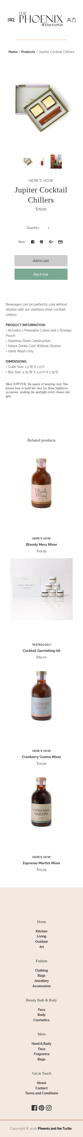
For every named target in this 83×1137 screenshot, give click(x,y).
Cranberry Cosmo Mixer (41, 757)
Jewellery (41, 981)
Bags (41, 975)
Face (41, 1010)
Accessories (42, 986)
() (74, 20)
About (41, 1083)
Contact (41, 1088)
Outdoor (41, 941)
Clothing (41, 970)
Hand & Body (41, 1043)
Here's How (41, 180)
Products (28, 52)
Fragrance (41, 1054)
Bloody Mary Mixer (41, 544)
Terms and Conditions (41, 1093)
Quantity (33, 228)
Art (41, 947)
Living (41, 936)
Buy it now (40, 274)
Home (13, 52)
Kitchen (41, 931)
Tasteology (41, 644)
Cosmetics (41, 1020)
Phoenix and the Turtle (54, 1128)
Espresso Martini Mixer (41, 863)
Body (42, 1015)
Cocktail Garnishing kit (41, 651)
